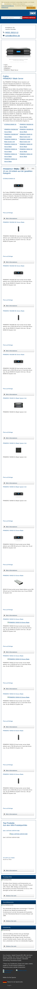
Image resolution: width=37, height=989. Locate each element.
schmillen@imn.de (12, 36)
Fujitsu (6, 64)
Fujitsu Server (8, 66)
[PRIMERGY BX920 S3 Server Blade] (18, 582)
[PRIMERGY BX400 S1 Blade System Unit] (18, 404)
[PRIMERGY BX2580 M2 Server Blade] (18, 361)
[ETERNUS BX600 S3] (18, 185)
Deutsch (15, 982)
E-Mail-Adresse (3, 35)
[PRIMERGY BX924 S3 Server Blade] (18, 737)
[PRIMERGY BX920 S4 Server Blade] (18, 622)
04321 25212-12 (11, 32)
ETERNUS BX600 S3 (10, 124)
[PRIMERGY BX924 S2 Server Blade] (18, 697)
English (9, 985)
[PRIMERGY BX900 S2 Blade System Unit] (18, 493)
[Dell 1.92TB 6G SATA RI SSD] (18, 834)
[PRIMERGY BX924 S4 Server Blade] (18, 781)
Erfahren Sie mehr (11, 895)
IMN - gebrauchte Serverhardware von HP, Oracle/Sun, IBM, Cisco (33, 13)
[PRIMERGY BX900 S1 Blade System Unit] (18, 450)
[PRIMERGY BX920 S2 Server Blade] (18, 537)
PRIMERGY (7, 68)
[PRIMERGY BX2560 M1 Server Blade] (18, 229)
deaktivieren (4, 7)
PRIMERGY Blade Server (11, 70)
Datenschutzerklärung (7, 5)
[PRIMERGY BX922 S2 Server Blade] (18, 659)
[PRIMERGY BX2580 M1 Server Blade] (18, 317)
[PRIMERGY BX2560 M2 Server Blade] (18, 272)
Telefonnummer (3, 32)
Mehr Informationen (11, 218)
